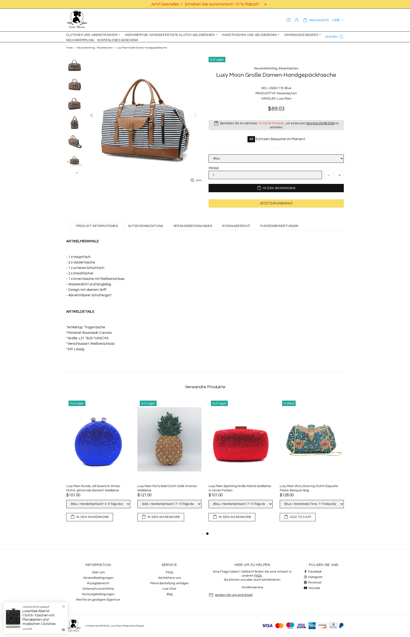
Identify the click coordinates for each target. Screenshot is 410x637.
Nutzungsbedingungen (98, 594)
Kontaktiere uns (169, 578)
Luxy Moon (77, 20)
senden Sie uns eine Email (233, 595)
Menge (214, 168)
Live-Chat (169, 588)
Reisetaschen (105, 48)
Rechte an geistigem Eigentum (98, 599)
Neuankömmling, (86, 48)
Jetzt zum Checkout (276, 203)
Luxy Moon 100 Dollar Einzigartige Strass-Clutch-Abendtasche (100, 488)
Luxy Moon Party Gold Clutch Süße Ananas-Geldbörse (314, 488)
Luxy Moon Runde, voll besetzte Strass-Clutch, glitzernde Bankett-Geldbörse (240, 488)
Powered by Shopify (133, 626)
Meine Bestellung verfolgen (169, 583)
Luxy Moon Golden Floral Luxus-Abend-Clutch (173, 486)
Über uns (98, 572)
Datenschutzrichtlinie (98, 588)
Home (69, 48)
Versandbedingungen (98, 578)
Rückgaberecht (98, 583)
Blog (169, 594)
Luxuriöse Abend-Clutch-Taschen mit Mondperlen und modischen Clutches (39, 617)
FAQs (169, 572)
